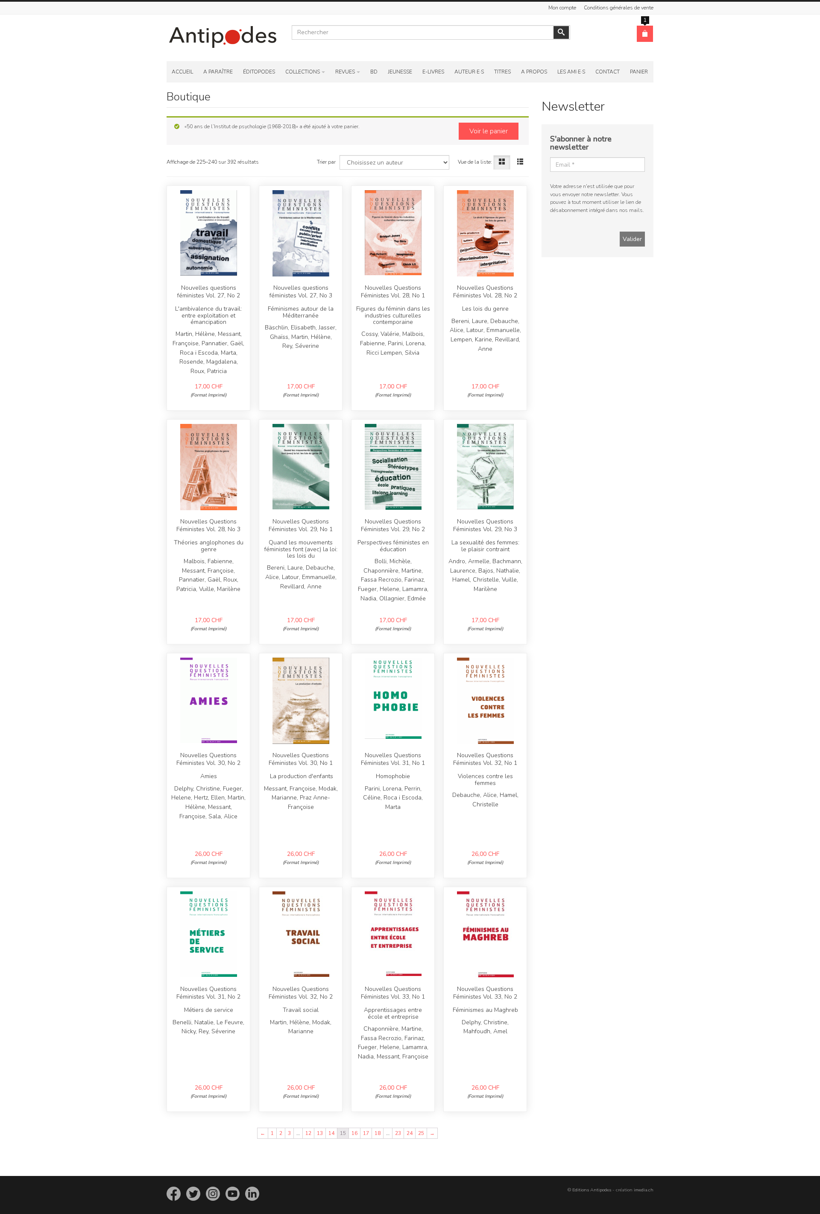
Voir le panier (488, 131)
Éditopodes (259, 71)
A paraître (218, 71)
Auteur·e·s (469, 71)
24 (410, 1133)
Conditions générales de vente (618, 7)
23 (398, 1133)
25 (421, 1133)
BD (374, 71)
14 (331, 1133)
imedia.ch (643, 1190)
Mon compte (562, 7)
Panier (639, 71)
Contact (607, 71)
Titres (502, 71)
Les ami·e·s (571, 71)
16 (354, 1133)
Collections (302, 71)
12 (308, 1133)
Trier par (326, 162)
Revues (345, 71)
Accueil (182, 71)
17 (366, 1133)
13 (320, 1133)
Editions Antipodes (591, 1190)
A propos (534, 71)
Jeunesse (400, 71)
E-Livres (433, 71)
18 (378, 1133)
